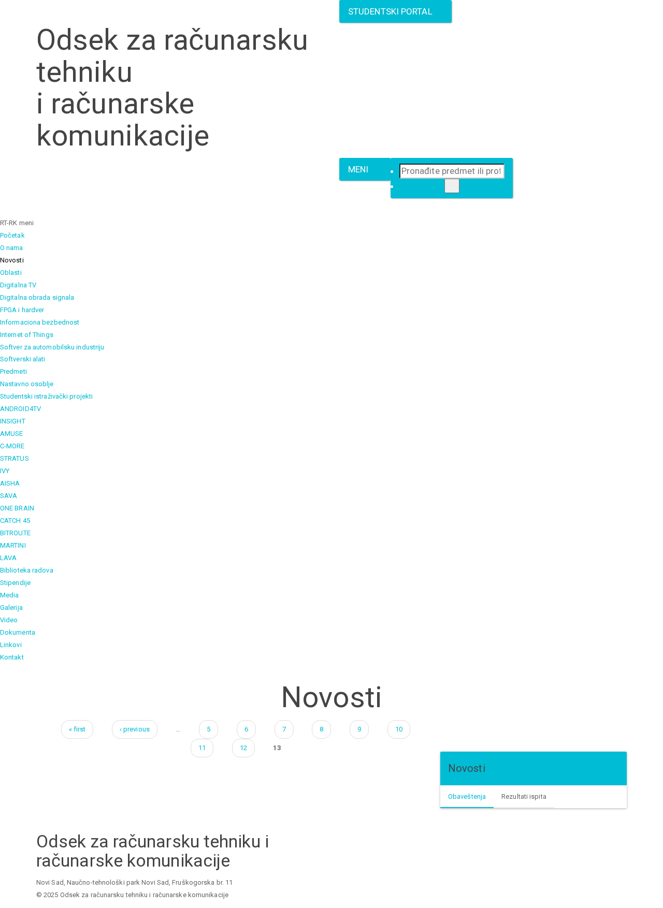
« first (77, 729)
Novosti (12, 260)
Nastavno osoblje (27, 384)
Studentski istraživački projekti (46, 396)
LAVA (8, 558)
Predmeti (13, 371)
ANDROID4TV (20, 409)
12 (243, 748)
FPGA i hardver (22, 310)
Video (9, 620)
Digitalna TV (18, 285)
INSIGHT (12, 421)
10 (398, 729)
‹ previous (135, 729)
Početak (12, 235)
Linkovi (11, 645)
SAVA (8, 496)
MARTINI (13, 545)
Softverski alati (23, 359)
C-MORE (12, 446)
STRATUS (14, 458)
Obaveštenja (467, 796)
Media (9, 595)
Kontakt (12, 657)
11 (202, 748)
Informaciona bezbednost (39, 322)
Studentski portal (392, 11)
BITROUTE (15, 533)
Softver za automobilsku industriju (52, 347)
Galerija (11, 607)
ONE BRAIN (17, 508)
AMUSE (11, 433)
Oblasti (11, 272)
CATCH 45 (15, 520)
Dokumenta (17, 632)
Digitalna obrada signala (37, 297)
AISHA (10, 483)
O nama (11, 248)
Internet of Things (26, 335)
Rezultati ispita (523, 796)
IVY (4, 471)
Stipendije (15, 583)
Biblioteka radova (26, 570)
